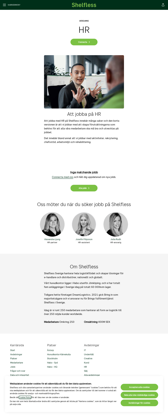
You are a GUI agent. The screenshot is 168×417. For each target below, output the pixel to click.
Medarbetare (16, 362)
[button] (163, 4)
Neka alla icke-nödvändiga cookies (139, 395)
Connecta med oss (62, 177)
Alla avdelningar (92, 375)
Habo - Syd (52, 362)
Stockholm (52, 358)
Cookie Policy (25, 397)
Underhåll (89, 354)
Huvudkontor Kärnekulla (59, 354)
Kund (86, 362)
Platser (13, 358)
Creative (88, 358)
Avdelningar (16, 354)
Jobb (12, 366)
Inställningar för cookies (139, 403)
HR (85, 366)
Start (12, 350)
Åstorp (50, 350)
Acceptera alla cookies (139, 387)
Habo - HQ (52, 366)
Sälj (86, 370)
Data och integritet (19, 375)
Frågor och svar (17, 370)
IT (85, 350)
